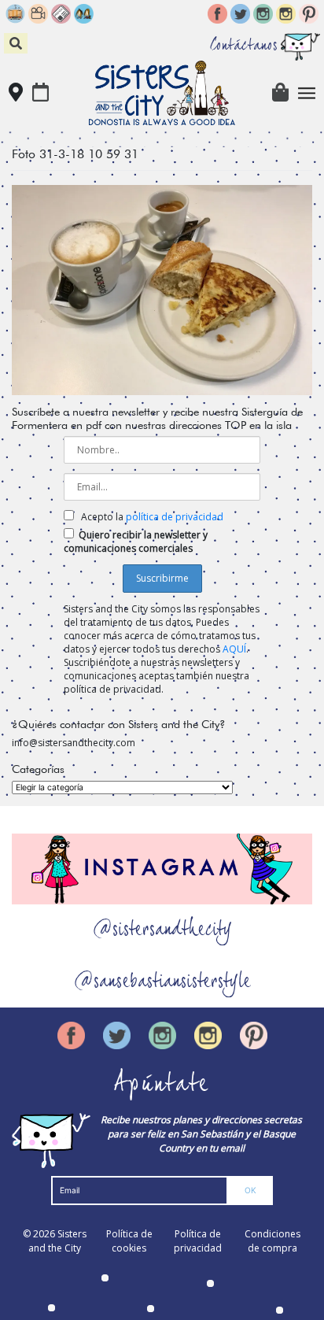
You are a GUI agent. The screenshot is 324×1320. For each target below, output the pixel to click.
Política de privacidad (198, 1241)
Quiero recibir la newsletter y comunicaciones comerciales (136, 541)
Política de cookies (129, 1241)
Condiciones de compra (272, 1241)
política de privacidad (174, 516)
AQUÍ (234, 649)
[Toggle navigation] (307, 93)
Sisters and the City (57, 1241)
